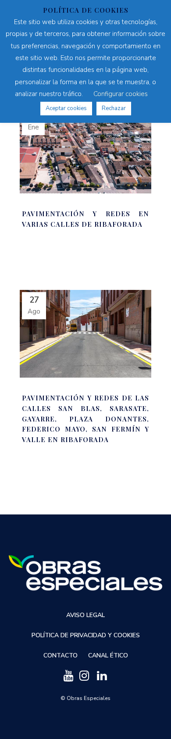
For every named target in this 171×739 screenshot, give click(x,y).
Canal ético (108, 655)
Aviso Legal (85, 615)
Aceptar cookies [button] (66, 108)
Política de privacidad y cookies (86, 635)
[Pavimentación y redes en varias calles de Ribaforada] (85, 149)
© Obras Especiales (85, 698)
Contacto (60, 655)
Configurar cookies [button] (120, 93)
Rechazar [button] (114, 108)
